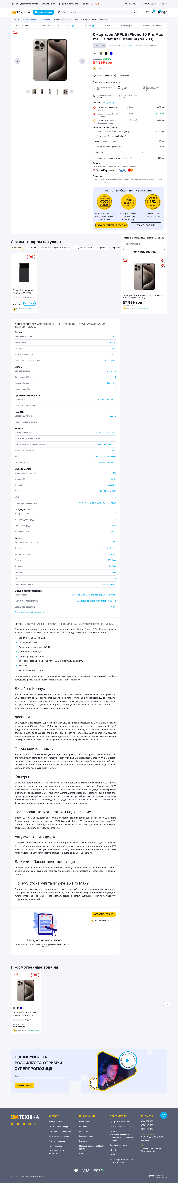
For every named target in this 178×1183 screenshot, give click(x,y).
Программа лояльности (68, 4)
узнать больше (146, 225)
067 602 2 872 (147, 1129)
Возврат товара (86, 1136)
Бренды (85, 4)
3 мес (97, 141)
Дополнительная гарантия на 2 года (113, 158)
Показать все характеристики (28, 612)
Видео (107, 26)
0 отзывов (129, 45)
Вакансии (83, 1141)
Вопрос (89, 26)
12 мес (113, 141)
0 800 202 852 (148, 4)
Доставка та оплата (29, 4)
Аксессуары (126, 26)
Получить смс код (144, 252)
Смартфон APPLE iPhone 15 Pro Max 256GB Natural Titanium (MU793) (26, 1014)
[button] (28, 92)
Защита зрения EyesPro (107, 146)
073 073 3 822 (147, 1125)
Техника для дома (57, 1141)
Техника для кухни (57, 1146)
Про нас (14, 4)
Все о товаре (22, 26)
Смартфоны (45, 19)
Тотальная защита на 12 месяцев (112, 132)
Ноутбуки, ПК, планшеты (60, 1131)
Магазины (83, 1127)
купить (31, 303)
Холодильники (55, 1122)
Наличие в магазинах (152, 26)
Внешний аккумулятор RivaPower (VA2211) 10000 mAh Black (23, 292)
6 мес (105, 141)
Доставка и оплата (118, 1145)
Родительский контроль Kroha (110, 136)
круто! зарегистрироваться (111, 225)
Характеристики (46, 26)
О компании (84, 1122)
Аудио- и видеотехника (59, 1136)
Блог (53, 4)
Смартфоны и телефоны (27, 19)
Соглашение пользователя (122, 1127)
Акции (112, 1155)
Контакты (44, 4)
